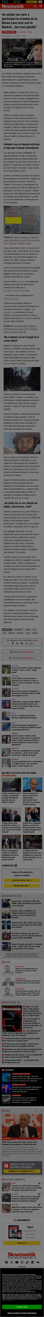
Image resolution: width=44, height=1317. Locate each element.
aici (10, 1286)
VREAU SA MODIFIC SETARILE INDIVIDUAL (22, 1313)
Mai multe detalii (33, 1279)
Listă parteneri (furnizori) (7, 1300)
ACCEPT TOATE (22, 1307)
